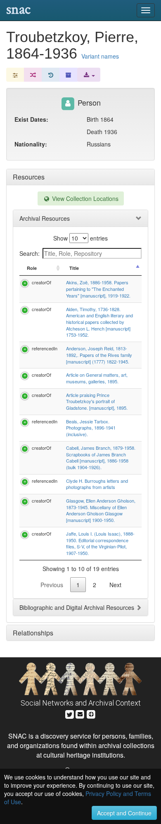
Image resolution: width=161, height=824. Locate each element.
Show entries (80, 238)
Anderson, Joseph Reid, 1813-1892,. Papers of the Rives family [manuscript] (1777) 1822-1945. (99, 354)
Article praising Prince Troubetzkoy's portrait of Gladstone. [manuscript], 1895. (97, 401)
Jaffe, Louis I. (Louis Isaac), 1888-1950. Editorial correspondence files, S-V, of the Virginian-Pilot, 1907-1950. (100, 543)
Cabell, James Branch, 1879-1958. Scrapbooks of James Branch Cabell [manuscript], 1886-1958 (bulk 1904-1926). (100, 457)
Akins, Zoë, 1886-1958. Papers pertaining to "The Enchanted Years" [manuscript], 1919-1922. (98, 288)
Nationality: (30, 144)
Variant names (100, 56)
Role (32, 268)
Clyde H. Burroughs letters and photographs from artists (97, 484)
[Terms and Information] (91, 713)
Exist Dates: (31, 119)
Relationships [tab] (33, 632)
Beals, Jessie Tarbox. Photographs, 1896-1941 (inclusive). (91, 427)
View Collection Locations (84, 198)
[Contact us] (80, 713)
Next (115, 585)
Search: (29, 253)
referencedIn (44, 348)
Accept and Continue (124, 813)
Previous (51, 585)
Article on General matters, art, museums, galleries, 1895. (97, 378)
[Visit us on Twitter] (69, 713)
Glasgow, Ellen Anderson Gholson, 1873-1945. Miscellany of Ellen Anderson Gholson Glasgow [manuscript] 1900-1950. (100, 510)
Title (74, 268)
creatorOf (41, 282)
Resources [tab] (29, 177)
